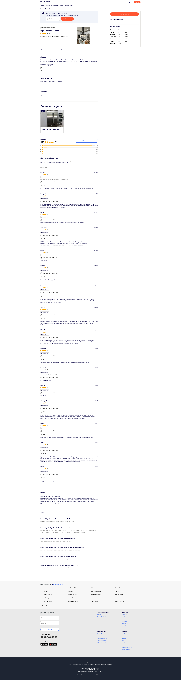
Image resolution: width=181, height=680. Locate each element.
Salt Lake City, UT (96, 598)
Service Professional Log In (103, 633)
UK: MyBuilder (109, 664)
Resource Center (126, 619)
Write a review (87, 141)
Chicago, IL (94, 588)
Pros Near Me (125, 623)
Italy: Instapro (91, 664)
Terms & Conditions (99, 671)
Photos (49, 50)
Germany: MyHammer (82, 664)
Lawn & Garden (55, 5)
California (86, 669)
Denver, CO (47, 591)
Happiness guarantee (127, 647)
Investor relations (126, 642)
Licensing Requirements (127, 628)
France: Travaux (72, 664)
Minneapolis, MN (72, 594)
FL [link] (49, 8)
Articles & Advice (68, 5)
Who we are (125, 636)
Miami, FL (117, 591)
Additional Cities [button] (44, 605)
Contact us (124, 645)
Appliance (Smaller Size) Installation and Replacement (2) (55, 162)
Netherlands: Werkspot (100, 664)
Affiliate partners (126, 649)
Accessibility (97, 669)
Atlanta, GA (47, 588)
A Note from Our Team (127, 625)
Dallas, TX (118, 588)
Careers (124, 638)
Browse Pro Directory (102, 616)
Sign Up (137, 2)
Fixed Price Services (102, 619)
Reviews (56, 50)
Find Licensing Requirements (83, 501)
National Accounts (101, 642)
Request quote (124, 14)
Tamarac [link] (54, 8)
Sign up (50, 629)
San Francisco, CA (73, 601)
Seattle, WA (94, 601)
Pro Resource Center (102, 638)
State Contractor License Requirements (50, 496)
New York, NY (119, 594)
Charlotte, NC (72, 588)
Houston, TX (71, 591)
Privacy (82, 669)
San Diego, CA (48, 601)
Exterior (48, 5)
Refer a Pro (124, 621)
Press (123, 640)
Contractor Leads (101, 640)
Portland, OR (71, 598)
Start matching (67, 19)
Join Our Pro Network (102, 636)
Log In (129, 2)
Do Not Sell (91, 669)
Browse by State (58, 584)
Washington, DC (119, 601)
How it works (125, 633)
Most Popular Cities (46, 584)
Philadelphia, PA (48, 598)
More (61, 5)
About (42, 50)
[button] (52, 121)
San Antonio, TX (119, 598)
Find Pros (99, 614)
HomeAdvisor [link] (43, 8)
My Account (125, 614)
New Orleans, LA (96, 594)
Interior (42, 5)
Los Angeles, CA (96, 591)
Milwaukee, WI (48, 594)
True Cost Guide (126, 616)
